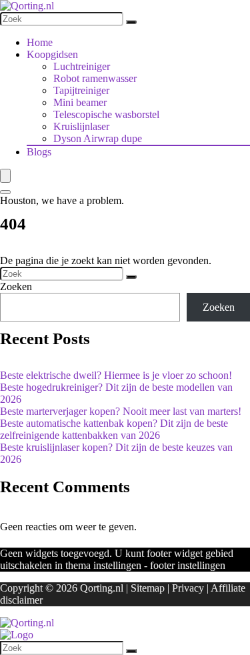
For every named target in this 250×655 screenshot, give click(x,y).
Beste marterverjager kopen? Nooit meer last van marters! (120, 411)
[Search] (5, 192)
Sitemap (148, 588)
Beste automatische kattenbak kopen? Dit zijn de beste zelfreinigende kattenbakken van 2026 (114, 429)
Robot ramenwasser (95, 78)
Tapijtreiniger (81, 90)
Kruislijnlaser (81, 126)
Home (40, 42)
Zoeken (16, 286)
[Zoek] (131, 22)
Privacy (188, 588)
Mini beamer (80, 102)
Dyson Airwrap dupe (97, 138)
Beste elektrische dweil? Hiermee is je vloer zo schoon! (116, 375)
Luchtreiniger (81, 66)
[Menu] (5, 176)
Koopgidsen (52, 54)
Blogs (39, 151)
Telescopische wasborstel (106, 114)
